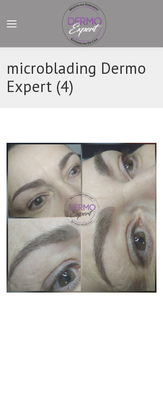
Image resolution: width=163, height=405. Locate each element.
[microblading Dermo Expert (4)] (81, 218)
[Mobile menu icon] (12, 24)
